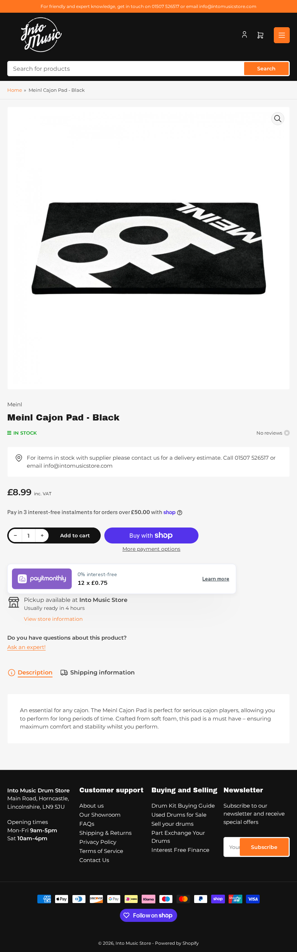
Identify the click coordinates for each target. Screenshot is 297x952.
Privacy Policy (97, 841)
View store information (53, 619)
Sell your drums (172, 823)
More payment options (151, 549)
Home (14, 90)
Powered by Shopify (177, 943)
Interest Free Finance (180, 849)
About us (91, 805)
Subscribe (264, 847)
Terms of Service (101, 851)
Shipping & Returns (105, 832)
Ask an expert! (26, 647)
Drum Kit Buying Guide (183, 805)
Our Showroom (100, 814)
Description (35, 672)
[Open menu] (282, 35)
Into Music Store (133, 943)
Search (266, 68)
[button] (121, 579)
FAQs (86, 823)
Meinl (14, 404)
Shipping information (102, 672)
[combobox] (148, 68)
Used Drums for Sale (178, 814)
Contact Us (94, 860)
